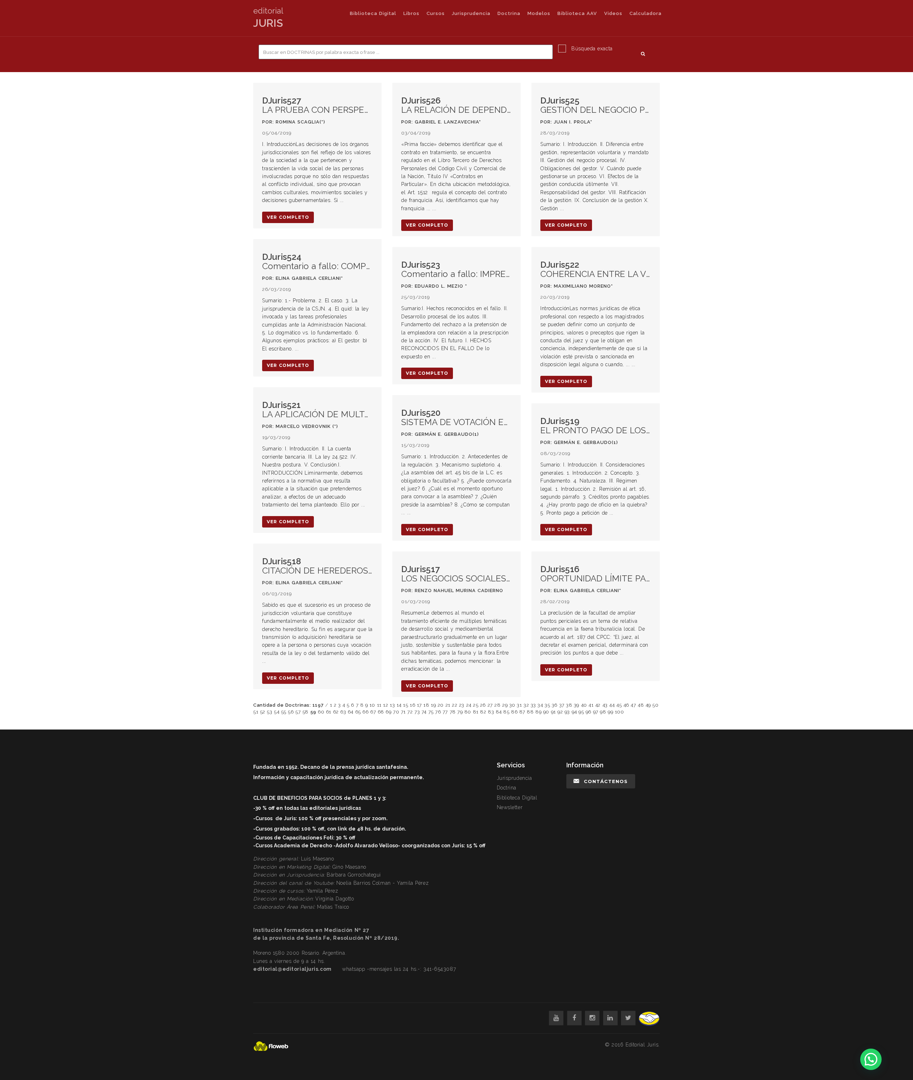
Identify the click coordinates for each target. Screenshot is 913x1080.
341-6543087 (439, 969)
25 (475, 705)
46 (626, 705)
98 (603, 712)
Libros (411, 13)
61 (328, 712)
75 (431, 712)
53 (269, 712)
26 (483, 705)
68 (381, 712)
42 (598, 705)
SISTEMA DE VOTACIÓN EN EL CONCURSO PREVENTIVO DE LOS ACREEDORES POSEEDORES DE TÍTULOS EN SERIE (456, 417)
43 (605, 705)
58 (305, 712)
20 (441, 705)
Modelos (538, 13)
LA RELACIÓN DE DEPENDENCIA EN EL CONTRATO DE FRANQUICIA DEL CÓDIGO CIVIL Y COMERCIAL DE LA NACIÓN (456, 105)
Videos (613, 13)
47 (633, 705)
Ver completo (288, 217)
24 (468, 705)
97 (595, 712)
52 (262, 712)
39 (576, 705)
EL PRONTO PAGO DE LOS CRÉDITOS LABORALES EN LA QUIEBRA (595, 426)
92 (560, 712)
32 (526, 705)
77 (445, 712)
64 (350, 712)
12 (385, 705)
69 (388, 712)
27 (490, 705)
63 (343, 712)
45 (619, 705)
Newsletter (510, 807)
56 (291, 712)
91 (553, 712)
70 (396, 712)
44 (611, 705)
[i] (592, 1018)
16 (412, 705)
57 (298, 712)
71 (403, 712)
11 (379, 705)
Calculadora (645, 13)
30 (512, 705)
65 (358, 712)
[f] (574, 1018)
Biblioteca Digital (373, 13)
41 (590, 705)
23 (461, 705)
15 (405, 705)
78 (453, 712)
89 (538, 712)
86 (514, 712)
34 (540, 705)
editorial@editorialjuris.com (292, 969)
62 (336, 712)
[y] (556, 1018)
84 (499, 712)
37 (562, 705)
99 (610, 712)
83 (491, 712)
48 (641, 705)
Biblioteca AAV (577, 13)
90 (546, 712)
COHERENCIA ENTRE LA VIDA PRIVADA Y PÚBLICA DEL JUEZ (595, 269)
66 (365, 712)
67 (373, 712)
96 (588, 712)
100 (619, 712)
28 (497, 705)
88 (530, 712)
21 (447, 705)
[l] (610, 1018)
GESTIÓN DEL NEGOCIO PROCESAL (595, 105)
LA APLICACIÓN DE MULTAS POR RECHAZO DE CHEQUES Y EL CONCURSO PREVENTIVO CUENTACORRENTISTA (317, 409)
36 (554, 705)
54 (276, 712)
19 (433, 705)
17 (419, 705)
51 (255, 712)
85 (506, 712)
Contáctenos (606, 781)
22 (454, 705)
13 (392, 705)
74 (424, 712)
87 (522, 712)
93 (567, 712)
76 (438, 712)
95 (581, 712)
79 (460, 712)
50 (655, 705)
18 (426, 705)
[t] (628, 1018)
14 (399, 705)
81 (476, 712)
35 (547, 705)
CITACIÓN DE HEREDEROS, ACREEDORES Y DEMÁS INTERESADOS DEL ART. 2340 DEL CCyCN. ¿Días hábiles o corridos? (317, 566)
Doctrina (509, 13)
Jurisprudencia (471, 13)
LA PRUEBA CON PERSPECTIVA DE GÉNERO (317, 105)
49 (648, 705)
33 (533, 705)
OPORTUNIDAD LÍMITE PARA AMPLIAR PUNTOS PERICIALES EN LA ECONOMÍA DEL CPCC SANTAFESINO (595, 574)
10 (372, 705)
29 (504, 705)
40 (584, 705)
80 (467, 712)
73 (417, 712)
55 (283, 712)
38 (569, 705)
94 (574, 712)
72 (410, 712)
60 (321, 712)
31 (519, 705)
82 (483, 712)
